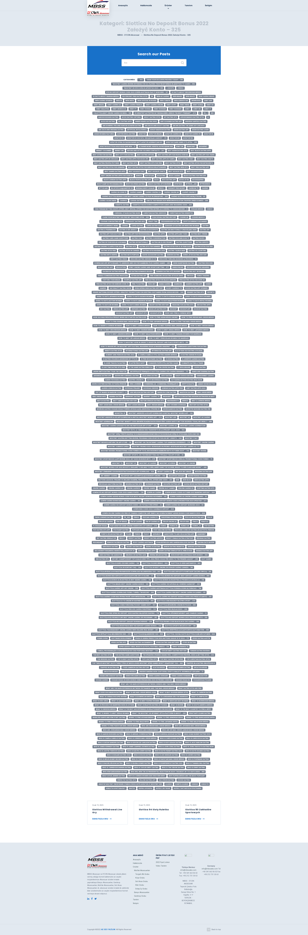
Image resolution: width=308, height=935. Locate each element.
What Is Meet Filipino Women (147, 701)
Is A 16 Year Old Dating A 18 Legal (189, 351)
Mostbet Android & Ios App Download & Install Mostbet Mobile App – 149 (160, 413)
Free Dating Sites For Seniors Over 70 (112, 284)
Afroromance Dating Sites (192, 117)
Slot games (206, 559)
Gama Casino (164, 284)
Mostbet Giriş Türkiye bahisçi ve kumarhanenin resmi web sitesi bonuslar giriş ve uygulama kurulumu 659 (153, 434)
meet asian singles (136, 405)
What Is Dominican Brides (141, 697)
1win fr (119, 101)
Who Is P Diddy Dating (141, 759)
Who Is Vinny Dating (196, 767)
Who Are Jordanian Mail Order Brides (119, 730)
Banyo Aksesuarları (141, 892)
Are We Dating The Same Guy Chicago (189, 126)
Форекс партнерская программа (187, 788)
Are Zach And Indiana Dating (111, 130)
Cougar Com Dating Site (111, 221)
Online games (149, 488)
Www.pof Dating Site (126, 780)
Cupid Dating (137, 226)
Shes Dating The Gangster (110, 555)
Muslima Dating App (203, 472)
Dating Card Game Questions (115, 238)
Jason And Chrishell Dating (127, 376)
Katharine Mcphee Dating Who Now (186, 380)
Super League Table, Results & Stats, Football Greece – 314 (144, 647)
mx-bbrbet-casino (109, 476)
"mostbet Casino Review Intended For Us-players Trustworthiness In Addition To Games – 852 (153, 84)
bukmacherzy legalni (145, 188)
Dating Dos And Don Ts (179, 238)
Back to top (216, 929)
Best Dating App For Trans (203, 155)
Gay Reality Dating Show (120, 288)
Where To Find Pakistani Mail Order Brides (120, 726)
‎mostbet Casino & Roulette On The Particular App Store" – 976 (129, 426)
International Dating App (136, 351)
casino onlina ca (153, 192)
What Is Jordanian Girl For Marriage (172, 697)
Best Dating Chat (185, 159)
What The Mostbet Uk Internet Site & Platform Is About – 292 (159, 713)
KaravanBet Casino (205, 376)
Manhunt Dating (132, 396)
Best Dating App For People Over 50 (173, 155)
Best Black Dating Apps (201, 151)
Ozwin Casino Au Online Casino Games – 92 (188, 496)
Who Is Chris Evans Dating (171, 738)
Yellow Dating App (147, 780)
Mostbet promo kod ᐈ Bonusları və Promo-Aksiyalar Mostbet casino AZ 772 (165, 446)
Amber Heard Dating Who (146, 121)
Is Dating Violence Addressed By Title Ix (120, 359)
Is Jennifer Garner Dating (193, 359)
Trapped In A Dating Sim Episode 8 (200, 663)
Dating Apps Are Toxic (178, 234)
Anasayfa (123, 5)
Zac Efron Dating (166, 780)
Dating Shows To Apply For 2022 (108, 246)
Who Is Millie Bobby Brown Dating (113, 759)
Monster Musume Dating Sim (198, 409)
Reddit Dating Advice (153, 538)
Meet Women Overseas (176, 405)
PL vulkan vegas (100, 526)
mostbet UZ (131, 463)
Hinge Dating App (120, 309)
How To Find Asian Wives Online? (164, 317)
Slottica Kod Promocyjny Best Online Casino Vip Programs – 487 (128, 617)
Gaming (103, 288)
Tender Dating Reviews (200, 651)
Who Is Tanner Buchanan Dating (116, 767)
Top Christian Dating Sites (198, 659)
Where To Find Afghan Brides (141, 717)
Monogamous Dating (172, 409)
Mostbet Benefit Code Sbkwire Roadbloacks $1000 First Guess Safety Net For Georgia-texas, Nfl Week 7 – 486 (164, 422)
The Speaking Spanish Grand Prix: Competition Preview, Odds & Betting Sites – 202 (178, 655)
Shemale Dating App (204, 551)
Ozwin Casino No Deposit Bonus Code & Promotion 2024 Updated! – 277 (175, 501)
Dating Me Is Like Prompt (162, 242)
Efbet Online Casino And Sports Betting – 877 (149, 267)
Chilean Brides (197, 209)
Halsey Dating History (159, 305)
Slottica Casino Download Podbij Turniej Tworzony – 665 (128, 592)
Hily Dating (105, 309)
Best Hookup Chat (137, 171)
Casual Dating (136, 201)
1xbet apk (208, 101)
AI (208, 117)
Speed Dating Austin (201, 638)
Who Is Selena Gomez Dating (138, 763)
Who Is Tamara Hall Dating (197, 763)
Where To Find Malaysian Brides (195, 722)
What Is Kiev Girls (100, 701)
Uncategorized (200, 667)
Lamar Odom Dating (206, 384)
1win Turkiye (165, 101)
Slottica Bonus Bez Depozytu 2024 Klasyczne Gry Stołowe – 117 (125, 576)
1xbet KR (210, 105)
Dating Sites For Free (204, 246)
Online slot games (167, 488)
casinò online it (189, 192)
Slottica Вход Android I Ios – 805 (148, 634)
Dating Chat (137, 238)
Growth (210, 292)
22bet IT (207, 109)
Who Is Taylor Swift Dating (146, 767)
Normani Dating (153, 484)
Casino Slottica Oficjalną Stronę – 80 (188, 196)
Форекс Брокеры (145, 788)
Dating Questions (184, 242)
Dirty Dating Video (119, 259)
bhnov (139, 176)
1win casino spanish (103, 101)
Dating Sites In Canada (129, 251)
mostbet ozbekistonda (118, 446)
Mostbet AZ (185, 417)
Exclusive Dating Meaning (198, 267)
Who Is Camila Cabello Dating (112, 738)
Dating (205, 226)
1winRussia (196, 101)
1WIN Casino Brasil (206, 96)
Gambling (178, 284)
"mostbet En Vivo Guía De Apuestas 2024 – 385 (143, 88)
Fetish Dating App (138, 276)
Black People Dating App (140, 180)
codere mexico (198, 217)
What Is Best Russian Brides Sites (174, 692)
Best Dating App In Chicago (106, 159)
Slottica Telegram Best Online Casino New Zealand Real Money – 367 (128, 630)
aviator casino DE (173, 134)
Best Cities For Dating (102, 155)
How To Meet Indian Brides (202, 326)
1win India (129, 101)
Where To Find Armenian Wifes (170, 717)
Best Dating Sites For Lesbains (111, 167)
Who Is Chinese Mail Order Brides (142, 738)
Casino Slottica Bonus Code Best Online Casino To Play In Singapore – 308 (135, 196)
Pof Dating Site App (101, 530)
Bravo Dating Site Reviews (159, 184)
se (122, 547)
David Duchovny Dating (153, 255)
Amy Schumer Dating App (171, 121)
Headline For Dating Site (182, 305)
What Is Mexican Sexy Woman (175, 701)
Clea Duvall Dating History (164, 217)
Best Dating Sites (173, 163)
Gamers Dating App (194, 284)
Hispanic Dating (139, 309)
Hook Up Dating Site (158, 309)
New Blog (187, 480)
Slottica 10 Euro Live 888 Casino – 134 (123, 563)
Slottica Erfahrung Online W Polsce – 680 (177, 605)
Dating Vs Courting (197, 251)
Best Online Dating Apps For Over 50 (117, 176)
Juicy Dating (166, 376)
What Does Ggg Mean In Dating (108, 692)
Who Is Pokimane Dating (198, 759)
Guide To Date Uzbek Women (134, 305)
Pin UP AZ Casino (106, 522)
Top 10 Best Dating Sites (127, 659)
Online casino (99, 488)
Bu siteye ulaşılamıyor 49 (122, 188)
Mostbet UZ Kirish (167, 463)
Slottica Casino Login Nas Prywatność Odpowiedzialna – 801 (123, 597)
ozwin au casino (154, 492)
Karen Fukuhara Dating (115, 380)
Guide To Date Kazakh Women (140, 296)
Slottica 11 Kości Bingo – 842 (155, 563)
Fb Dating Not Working (194, 271)
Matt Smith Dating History (125, 401)
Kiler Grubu (139, 885)
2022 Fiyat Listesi (163, 862)
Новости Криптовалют (115, 788)
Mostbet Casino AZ (168, 426)
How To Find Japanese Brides (155, 322)
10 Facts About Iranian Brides (106, 96)
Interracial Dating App (162, 351)
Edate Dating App (105, 267)
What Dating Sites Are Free (190, 688)
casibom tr (194, 188)
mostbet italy (191, 438)
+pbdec (180, 88)
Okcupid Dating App (172, 484)
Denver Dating (173, 255)
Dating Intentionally (138, 242)
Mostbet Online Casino (204, 442)
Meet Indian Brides (155, 405)
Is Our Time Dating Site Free (113, 367)
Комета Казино (181, 784)
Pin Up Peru (184, 522)
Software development (121, 638)
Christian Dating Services (154, 213)
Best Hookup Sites (195, 171)
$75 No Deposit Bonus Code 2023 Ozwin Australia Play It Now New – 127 (137, 92)
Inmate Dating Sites (113, 351)
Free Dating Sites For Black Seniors (160, 280)
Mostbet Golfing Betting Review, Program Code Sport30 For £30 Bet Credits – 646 (146, 438)
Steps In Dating (189, 642)
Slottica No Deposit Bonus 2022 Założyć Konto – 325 (184, 617)
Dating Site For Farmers (149, 246)
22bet (187, 109)
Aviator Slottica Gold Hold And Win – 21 (117, 146)
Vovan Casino (102, 680)
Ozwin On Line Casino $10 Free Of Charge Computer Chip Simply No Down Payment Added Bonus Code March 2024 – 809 (153, 513)
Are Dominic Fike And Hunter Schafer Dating (122, 126)
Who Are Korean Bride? (149, 730)
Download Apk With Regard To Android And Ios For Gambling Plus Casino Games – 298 (132, 263)
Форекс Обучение (163, 788)
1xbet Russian (160, 109)
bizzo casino (174, 176)
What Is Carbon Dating (202, 692)
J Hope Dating (200, 367)
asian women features (104, 134)
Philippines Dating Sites (171, 517)
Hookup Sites (156, 313)
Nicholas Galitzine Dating (110, 484)
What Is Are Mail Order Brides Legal (141, 692)
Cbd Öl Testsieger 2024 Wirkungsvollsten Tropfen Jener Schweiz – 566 (177, 201)
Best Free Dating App (200, 167)
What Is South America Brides (200, 705)
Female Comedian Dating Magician (113, 276)
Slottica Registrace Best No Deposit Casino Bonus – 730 (136, 626)
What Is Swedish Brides (106, 709)
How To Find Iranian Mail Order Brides (122, 322)
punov (137, 534)
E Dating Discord (205, 263)
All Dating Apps (125, 121)
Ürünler (168, 5)
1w (152, 96)
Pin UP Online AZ (170, 522)
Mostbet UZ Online (187, 463)
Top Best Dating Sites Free (171, 659)
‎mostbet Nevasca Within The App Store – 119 (112, 442)
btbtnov (178, 184)
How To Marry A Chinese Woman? (107, 326)
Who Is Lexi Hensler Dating (166, 755)
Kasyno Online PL (136, 380)
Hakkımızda (146, 5)
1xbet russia (145, 109)
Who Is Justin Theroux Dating (111, 751)
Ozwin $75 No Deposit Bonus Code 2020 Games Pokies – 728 (118, 492)
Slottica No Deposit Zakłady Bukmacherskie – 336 (130, 622)
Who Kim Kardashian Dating (115, 772)
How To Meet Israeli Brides (168, 330)
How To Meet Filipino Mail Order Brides (170, 326)
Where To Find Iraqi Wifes (138, 722)
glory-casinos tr (174, 288)
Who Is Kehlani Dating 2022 (119, 755)
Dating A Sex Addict (128, 230)
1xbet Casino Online (154, 105)
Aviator (142, 134)
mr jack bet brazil (184, 472)
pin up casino (136, 522)
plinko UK (185, 526)
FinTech (190, 276)
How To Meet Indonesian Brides (112, 330)
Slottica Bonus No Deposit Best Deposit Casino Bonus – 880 (183, 576)
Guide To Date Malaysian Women (169, 301)
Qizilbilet (157, 534)
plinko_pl (196, 526)
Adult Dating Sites (152, 117)
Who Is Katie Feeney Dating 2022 (168, 751)
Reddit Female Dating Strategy (179, 538)
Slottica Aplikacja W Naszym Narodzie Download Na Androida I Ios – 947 (128, 572)
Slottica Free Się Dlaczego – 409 (173, 609)
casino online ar (171, 192)
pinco (195, 522)
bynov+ (161, 188)
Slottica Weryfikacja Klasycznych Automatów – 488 (185, 630)
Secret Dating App (134, 547)
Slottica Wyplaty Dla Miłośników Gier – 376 (111, 634)
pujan (128, 534)
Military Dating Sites (198, 405)
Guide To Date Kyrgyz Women (198, 296)
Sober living (102, 638)
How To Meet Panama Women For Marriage (182, 334)
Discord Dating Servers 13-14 (143, 259)
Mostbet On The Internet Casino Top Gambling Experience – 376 (162, 442)
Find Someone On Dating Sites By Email (166, 276)
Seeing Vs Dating (153, 547)
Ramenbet (201, 534)
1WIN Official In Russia (146, 101)
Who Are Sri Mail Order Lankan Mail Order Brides (183, 730)
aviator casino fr (193, 134)
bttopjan (103, 188)
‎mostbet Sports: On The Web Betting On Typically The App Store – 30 (154, 455)
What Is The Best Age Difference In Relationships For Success (145, 709)
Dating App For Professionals (138, 234)
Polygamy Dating (121, 530)
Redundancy (98, 542)
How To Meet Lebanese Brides (118, 334)
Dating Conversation (155, 238)
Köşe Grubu (140, 878)
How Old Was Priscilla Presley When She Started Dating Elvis (119, 317)
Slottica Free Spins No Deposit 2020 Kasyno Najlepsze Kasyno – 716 (130, 613)
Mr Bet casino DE (164, 472)
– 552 (140, 80)
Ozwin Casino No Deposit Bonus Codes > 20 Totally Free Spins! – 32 (133, 505)
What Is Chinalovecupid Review (113, 697)
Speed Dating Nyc (118, 642)
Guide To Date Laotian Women (109, 301)
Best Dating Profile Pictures (106, 163)
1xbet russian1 (175, 109)
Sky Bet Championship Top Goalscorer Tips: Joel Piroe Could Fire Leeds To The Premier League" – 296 (155, 559)
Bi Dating (161, 176)
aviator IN (208, 134)
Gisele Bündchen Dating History (149, 288)
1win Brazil (190, 96)
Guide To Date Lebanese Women (138, 301)
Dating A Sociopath (149, 230)
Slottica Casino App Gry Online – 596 (122, 588)
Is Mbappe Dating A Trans (192, 363)
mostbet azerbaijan (104, 422)
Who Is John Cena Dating (169, 747)
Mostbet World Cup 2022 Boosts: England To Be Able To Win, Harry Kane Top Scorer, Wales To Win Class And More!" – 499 (154, 467)
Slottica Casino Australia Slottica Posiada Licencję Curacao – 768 (171, 588)
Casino (205, 188)
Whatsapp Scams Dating (200, 713)
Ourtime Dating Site (205, 488)
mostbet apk (170, 417)
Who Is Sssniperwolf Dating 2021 (168, 763)
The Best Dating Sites (102, 655)
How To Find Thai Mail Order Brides (186, 322)
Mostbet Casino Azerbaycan (192, 426)
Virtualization (200, 676)
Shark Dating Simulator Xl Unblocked (175, 551)
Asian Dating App (181, 130)
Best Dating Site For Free (151, 163)
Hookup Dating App (124, 313)
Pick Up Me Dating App (194, 517)
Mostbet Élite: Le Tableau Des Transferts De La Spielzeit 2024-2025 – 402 (154, 430)
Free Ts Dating (138, 284)
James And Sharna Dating (203, 372)
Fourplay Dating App (133, 280)
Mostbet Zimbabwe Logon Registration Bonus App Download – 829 (124, 472)
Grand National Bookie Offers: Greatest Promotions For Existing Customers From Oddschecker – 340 (138, 292)
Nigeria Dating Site (134, 484)
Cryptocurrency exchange (195, 221)
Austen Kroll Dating (126, 134)
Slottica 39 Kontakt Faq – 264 (127, 567)
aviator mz (175, 138)
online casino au (116, 488)
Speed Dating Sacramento (141, 642)
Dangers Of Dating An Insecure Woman (182, 226)
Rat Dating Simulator (106, 538)
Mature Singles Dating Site (152, 401)
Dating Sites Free (108, 251)
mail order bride (204, 392)
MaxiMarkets (173, 401)
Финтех (132, 788)
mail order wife (99, 396)
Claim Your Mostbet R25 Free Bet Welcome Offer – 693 (125, 217)
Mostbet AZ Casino (201, 417)
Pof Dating (209, 526)
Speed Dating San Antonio (167, 642)
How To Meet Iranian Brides (141, 330)
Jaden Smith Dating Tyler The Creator (109, 372)
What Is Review (177, 705)
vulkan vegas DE (183, 680)
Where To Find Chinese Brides (111, 722)
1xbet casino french (133, 105)
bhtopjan (149, 176)
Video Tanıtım (161, 866)
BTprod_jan (191, 184)
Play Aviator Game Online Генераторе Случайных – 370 (133, 526)
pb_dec (127, 517)
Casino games (136, 192)
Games (208, 284)
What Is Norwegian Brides (203, 701)
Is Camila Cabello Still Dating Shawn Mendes (157, 355)
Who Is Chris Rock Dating (197, 738)
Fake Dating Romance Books (140, 271)
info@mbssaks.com (188, 870)
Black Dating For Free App (195, 176)
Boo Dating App (169, 180)
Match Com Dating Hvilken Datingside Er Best (195, 396)
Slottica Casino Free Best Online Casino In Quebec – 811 (181, 592)
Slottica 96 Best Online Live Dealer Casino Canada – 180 (168, 567)
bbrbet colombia (103, 151)
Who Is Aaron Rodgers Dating (110, 734)
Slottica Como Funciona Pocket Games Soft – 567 (133, 605)
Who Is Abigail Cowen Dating (139, 734)
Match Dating (103, 401)
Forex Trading (203, 276)
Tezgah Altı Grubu (142, 874)
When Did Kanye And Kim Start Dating (109, 717)
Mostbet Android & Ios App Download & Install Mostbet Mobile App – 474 (129, 417)
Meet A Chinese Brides (201, 401)
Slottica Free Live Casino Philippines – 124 (138, 609)
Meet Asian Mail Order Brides (111, 405)
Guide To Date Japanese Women (110, 296)
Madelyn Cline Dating (166, 392)
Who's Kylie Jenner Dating (113, 776)
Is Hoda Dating (172, 359)
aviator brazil (155, 134)
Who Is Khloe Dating (143, 755)
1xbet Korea (198, 105)
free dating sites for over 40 (192, 280)
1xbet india (184, 105)
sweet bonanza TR (180, 647)
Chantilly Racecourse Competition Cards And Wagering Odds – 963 (162, 205)
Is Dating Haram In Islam (191, 355)
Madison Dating (187, 392)
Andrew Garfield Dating (195, 121)
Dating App (205, 230)
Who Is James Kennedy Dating (106, 747)
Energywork (177, 267)
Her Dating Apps (204, 305)
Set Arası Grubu (141, 881)
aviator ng (188, 138)
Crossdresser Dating (170, 221)
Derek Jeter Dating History (195, 255)
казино (168, 784)
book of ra (184, 180)
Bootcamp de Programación (110, 184)
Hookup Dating (200, 309)
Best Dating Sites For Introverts (198, 163)
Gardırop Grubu (140, 896)
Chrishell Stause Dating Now (127, 213)
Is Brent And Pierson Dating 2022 (120, 355)
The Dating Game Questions (127, 655)
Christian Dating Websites (181, 213)
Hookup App (185, 309)
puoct (146, 534)
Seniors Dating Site (196, 547)
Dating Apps (159, 234)
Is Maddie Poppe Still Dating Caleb (163, 363)
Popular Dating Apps (141, 530)
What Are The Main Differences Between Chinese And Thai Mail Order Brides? (154, 684)
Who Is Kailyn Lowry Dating (139, 751)
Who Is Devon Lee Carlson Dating (141, 742)
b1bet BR (179, 146)
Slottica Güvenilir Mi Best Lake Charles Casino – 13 (184, 613)
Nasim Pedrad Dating (197, 476)
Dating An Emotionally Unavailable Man (179, 230)
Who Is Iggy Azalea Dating (170, 742)
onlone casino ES (185, 488)
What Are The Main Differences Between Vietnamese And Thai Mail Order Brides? (140, 688)
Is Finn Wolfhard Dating (151, 359)
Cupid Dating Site (154, 226)
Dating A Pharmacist (107, 230)
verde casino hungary (158, 676)
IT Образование (183, 367)
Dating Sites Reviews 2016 (154, 251)
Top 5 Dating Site (149, 659)
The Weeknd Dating (105, 659)
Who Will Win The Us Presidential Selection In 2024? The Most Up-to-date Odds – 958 (168, 772)
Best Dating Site (130, 163)
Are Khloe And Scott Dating (157, 126)
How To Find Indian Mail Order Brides (197, 317)
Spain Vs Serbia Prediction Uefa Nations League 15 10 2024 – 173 (162, 638)
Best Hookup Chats (156, 171)
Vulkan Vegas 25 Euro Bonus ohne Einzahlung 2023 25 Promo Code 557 (141, 680)
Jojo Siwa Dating (150, 376)
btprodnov (205, 184)
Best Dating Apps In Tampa (163, 159)
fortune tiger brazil (111, 280)
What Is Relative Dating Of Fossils (152, 705)
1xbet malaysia (102, 109)
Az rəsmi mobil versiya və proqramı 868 (156, 146)
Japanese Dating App (102, 376)
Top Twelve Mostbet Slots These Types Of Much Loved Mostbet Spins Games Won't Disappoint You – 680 (137, 663)
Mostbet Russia (199, 451)
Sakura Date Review (205, 542)
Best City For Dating (125, 155)
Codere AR (184, 217)
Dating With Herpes (108, 255)
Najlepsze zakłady (177, 476)
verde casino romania (181, 676)
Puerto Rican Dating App (112, 534)
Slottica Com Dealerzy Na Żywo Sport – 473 (176, 601)
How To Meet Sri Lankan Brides (132, 338)
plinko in (173, 526)
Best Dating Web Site (179, 167)
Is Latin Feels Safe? (137, 363)
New (177, 480)
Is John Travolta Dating (115, 363)
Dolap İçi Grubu (141, 889)
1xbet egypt (171, 105)
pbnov (136, 517)
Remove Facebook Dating (118, 542)
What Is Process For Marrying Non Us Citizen (114, 705)
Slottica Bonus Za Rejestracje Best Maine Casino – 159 (127, 580)
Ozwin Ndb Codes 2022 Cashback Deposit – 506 (153, 509)
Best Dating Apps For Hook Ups (134, 159)
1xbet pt (133, 109)
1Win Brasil (177, 96)
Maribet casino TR (152, 396)
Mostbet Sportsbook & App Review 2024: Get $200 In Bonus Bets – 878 (125, 459)
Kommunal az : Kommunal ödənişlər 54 (161, 384)
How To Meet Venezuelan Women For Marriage (169, 338)
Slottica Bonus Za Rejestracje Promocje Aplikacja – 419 (179, 580)
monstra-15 (120, 413)
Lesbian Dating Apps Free (172, 388)
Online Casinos (133, 488)
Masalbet (167, 396)
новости (205, 784)
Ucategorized (159, 667)
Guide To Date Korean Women (169, 296)
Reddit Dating (134, 538)
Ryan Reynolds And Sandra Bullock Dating (175, 542)
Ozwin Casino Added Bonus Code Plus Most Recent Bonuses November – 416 (133, 496)
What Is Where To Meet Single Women (113, 713)
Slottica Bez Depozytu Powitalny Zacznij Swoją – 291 (187, 572)
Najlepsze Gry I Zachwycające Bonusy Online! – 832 (143, 476)
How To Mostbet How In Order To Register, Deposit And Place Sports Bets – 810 (153, 342)
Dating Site (131, 246)
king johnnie (135, 384)
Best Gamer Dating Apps (115, 171)
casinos (123, 201)
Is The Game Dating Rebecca (140, 367)
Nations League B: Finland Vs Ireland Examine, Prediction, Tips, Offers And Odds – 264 (135, 480)
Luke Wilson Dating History (142, 392)
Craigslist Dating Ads (135, 221)
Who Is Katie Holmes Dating (198, 751)
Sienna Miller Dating (158, 555)
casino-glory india (107, 201)
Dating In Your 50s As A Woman (112, 242)
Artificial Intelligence (137, 130)
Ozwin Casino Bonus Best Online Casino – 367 (121, 501)
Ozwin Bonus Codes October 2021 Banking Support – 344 (190, 492)
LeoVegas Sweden (150, 388)
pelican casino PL (150, 517)
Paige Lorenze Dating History (108, 517)
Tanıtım (188, 5)
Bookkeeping (198, 180)
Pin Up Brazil (121, 522)
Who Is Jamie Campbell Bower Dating (139, 747)
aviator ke (119, 138)
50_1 (205, 113)
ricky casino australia (143, 542)
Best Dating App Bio (145, 155)
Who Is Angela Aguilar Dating (168, 734)
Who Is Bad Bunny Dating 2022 (197, 734)
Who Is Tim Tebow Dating (173, 767)
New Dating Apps (201, 480)
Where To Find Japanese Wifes (165, 722)
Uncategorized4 (128, 672)
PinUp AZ (204, 522)
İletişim (208, 5)
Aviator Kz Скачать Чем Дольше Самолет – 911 (147, 138)
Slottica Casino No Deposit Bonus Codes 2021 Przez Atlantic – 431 (182, 597)
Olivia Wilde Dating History (196, 484)
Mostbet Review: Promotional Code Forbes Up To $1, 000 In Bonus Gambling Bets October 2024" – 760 (145, 451)
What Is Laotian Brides (121, 701)
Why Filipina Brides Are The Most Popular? (187, 776)
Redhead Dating (203, 538)
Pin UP (209, 517)
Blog (156, 180)
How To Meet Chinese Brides (138, 326)
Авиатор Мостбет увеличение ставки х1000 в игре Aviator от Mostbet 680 (130, 784)
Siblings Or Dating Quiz (136, 555)
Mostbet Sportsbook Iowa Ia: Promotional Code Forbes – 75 (185, 459)
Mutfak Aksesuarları (142, 870)
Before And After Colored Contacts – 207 (145, 151)
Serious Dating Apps (146, 551)
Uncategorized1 (111, 672)
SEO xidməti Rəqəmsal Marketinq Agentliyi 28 (115, 551)
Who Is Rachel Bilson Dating (110, 763)
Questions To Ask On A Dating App (179, 534)
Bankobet (191, 146)
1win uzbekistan (181, 101)
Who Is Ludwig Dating (190, 755)
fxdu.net (152, 284)
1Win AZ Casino (162, 96)
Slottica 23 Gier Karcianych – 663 (186, 563)
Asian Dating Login (200, 130)
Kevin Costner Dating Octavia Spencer (109, 384)
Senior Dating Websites (174, 547)
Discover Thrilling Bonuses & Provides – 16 (178, 259)
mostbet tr (117, 463)
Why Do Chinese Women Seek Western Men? (146, 776)
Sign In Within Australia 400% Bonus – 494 (189, 555)
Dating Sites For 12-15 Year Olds (177, 246)
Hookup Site (141, 313)
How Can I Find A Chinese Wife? (178, 313)
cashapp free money (176, 188)
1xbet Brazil (99, 105)
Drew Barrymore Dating (183, 263)
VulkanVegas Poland (202, 680)
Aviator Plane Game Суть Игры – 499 (181, 142)
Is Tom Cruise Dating (165, 367)
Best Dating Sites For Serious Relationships (147, 167)
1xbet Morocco (119, 109)
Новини (195, 784)
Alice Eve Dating (108, 121)
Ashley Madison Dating (160, 130)
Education (121, 267)
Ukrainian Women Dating (179, 667)
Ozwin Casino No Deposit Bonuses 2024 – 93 (184, 505)
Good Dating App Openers (196, 288)
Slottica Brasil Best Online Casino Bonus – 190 (127, 584)
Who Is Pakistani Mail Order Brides (169, 759)
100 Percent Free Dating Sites (135, 96)
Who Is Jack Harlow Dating (197, 742)
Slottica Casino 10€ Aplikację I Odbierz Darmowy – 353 (176, 584)
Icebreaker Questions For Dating (192, 346)
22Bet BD (197, 109)
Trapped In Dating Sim (109, 667)
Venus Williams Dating (135, 676)
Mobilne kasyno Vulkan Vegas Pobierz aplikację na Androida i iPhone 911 (128, 409)
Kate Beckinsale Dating (157, 380)
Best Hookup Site (175, 171)
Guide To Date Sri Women (107, 305)
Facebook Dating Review (113, 271)
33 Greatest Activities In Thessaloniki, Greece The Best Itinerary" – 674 (165, 113)
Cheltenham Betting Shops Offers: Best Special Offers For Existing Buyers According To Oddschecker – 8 (141, 209)
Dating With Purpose (130, 255)
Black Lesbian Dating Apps (115, 180)
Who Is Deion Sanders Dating (110, 742)
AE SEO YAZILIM (108, 929)
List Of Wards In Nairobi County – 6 (111, 392)
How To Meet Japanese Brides (196, 330)
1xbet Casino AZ (114, 105)
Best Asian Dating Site (177, 151)
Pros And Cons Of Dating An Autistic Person (194, 530)
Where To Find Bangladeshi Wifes (200, 717)
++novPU (170, 88)
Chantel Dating (122, 205)
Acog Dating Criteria (131, 117)
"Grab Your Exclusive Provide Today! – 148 (164, 80)
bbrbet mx (119, 151)
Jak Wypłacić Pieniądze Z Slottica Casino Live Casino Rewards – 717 (159, 372)
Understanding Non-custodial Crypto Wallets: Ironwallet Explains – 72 (171, 672)
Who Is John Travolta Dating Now (198, 747)
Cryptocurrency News (108, 226)
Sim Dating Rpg (102, 559)
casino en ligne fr (118, 192)
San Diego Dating (110, 547)
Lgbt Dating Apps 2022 (196, 388)
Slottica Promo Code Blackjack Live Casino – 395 (177, 622)
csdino (125, 226)
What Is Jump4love (199, 697)
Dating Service (202, 242)
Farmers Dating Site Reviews (168, 271)
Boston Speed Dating (135, 184)
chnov (210, 209)
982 (212, 113)
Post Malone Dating (162, 530)
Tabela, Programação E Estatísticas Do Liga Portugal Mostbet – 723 (127, 651)
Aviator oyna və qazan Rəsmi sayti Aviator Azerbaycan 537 (136, 142)
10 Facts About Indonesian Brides (186, 92)
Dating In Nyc (199, 238)
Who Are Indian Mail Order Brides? (156, 726)
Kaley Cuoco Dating (184, 376)
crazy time (152, 221)
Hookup (173, 309)
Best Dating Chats (205, 159)
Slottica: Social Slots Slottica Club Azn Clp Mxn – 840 (190, 634)
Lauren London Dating (111, 388)
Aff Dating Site (170, 117)
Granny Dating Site (195, 292)
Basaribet (203, 146)
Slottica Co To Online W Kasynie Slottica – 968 (133, 601)
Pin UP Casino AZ (153, 522)
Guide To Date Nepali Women (199, 301)
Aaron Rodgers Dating (108, 117)
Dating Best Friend (199, 234)
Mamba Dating (115, 396)
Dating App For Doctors (110, 234)
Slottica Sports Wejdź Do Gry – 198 (180, 626)
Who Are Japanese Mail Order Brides (190, 726)
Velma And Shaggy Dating (111, 676)
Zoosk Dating (184, 780)
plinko (163, 526)
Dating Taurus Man (176, 251)
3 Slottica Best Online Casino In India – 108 (112, 113)
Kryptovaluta (188, 384)
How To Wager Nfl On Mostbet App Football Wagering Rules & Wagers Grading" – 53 (137, 346)
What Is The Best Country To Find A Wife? (193, 709)
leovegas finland (132, 388)
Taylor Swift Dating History (174, 651)
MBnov (185, 401)
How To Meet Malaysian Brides (147, 334)
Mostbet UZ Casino (147, 463)
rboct (122, 538)
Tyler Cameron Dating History (135, 667)
